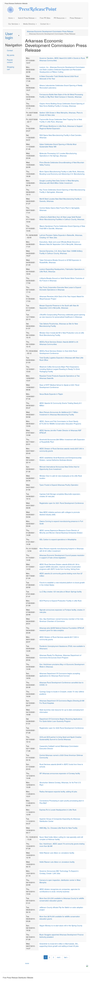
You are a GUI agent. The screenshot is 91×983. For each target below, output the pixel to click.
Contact (10, 50)
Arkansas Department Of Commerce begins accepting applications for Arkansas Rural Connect (59, 674)
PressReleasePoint (37, 10)
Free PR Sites (45, 18)
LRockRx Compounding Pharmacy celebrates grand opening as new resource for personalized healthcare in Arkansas (62, 315)
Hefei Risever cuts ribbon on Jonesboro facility (56, 853)
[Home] (12, 9)
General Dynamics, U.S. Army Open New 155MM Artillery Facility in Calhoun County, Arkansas (60, 252)
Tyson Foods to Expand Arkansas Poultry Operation (58, 485)
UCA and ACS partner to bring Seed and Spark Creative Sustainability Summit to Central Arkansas (60, 738)
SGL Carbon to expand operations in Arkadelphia (57, 539)
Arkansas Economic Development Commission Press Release (50, 31)
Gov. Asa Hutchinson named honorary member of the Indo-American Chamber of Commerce (61, 620)
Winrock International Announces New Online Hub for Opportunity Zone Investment (59, 468)
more (27, 963)
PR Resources (59, 18)
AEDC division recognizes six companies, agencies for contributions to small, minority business (59, 890)
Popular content (10, 61)
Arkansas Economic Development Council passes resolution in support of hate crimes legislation (61, 556)
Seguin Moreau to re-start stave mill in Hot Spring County (60, 925)
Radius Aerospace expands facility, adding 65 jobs (58, 791)
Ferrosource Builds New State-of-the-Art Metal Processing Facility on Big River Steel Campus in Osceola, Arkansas (61, 95)
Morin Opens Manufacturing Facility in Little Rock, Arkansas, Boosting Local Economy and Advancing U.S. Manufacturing (62, 172)
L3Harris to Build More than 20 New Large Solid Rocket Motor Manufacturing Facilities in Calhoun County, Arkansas (61, 218)
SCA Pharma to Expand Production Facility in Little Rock (60, 601)
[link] (12, 35)
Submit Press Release (26, 18)
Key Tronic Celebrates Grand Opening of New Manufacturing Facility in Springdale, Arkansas (62, 191)
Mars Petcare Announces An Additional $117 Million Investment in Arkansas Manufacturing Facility (58, 413)
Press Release (75, 18)
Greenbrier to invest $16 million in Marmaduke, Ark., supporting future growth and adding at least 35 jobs (59, 945)
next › (59, 957)
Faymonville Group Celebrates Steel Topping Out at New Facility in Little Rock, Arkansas (60, 120)
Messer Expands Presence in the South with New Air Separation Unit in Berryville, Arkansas (59, 306)
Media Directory (29, 24)
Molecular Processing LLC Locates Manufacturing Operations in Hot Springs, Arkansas (58, 154)
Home (10, 18)
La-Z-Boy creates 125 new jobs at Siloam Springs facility (60, 591)
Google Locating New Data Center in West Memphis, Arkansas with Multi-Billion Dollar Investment (59, 181)
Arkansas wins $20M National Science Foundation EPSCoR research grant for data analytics (61, 629)
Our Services (13, 24)
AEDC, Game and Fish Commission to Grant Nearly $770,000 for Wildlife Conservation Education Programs (60, 422)
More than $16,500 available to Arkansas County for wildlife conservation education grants (61, 899)
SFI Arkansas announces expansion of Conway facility (59, 773)
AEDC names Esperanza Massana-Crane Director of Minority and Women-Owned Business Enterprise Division (61, 531)
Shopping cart (10, 68)
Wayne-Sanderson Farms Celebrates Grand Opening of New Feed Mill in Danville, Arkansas (62, 227)
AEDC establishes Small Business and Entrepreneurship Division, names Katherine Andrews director (60, 458)
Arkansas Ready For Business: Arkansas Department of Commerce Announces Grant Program (60, 656)
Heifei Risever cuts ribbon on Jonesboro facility (57, 862)
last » (66, 957)
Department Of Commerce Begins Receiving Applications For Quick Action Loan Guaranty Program (60, 720)
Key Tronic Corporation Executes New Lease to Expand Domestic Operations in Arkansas (60, 288)
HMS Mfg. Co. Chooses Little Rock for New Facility (58, 828)
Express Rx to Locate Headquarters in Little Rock (57, 810)
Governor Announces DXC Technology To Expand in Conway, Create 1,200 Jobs (59, 872)
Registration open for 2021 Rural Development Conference (61, 503)
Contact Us (44, 24)
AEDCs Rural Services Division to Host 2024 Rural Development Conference (58, 352)
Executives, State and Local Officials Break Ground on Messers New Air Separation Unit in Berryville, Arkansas (60, 243)
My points (10, 55)
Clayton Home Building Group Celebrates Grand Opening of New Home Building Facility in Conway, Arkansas (61, 104)
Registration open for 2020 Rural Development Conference (61, 728)
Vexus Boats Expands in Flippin (51, 394)
